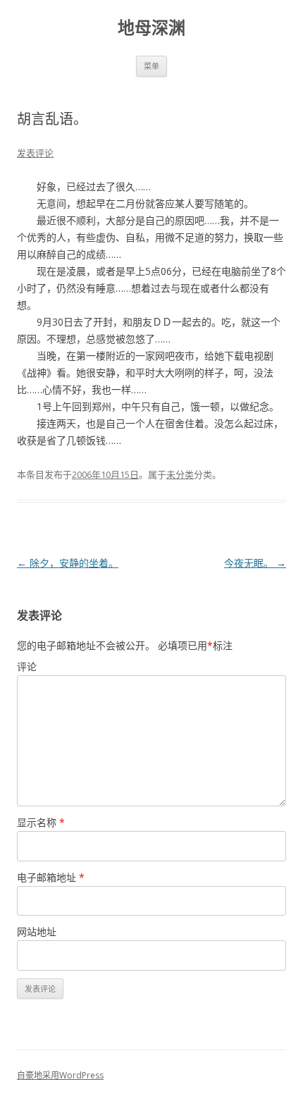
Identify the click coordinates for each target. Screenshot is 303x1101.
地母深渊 (151, 28)
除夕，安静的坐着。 (67, 563)
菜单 (151, 66)
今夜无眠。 (255, 563)
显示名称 (41, 822)
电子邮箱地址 (51, 877)
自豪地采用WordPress (60, 1075)
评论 (27, 666)
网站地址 (36, 931)
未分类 (180, 474)
